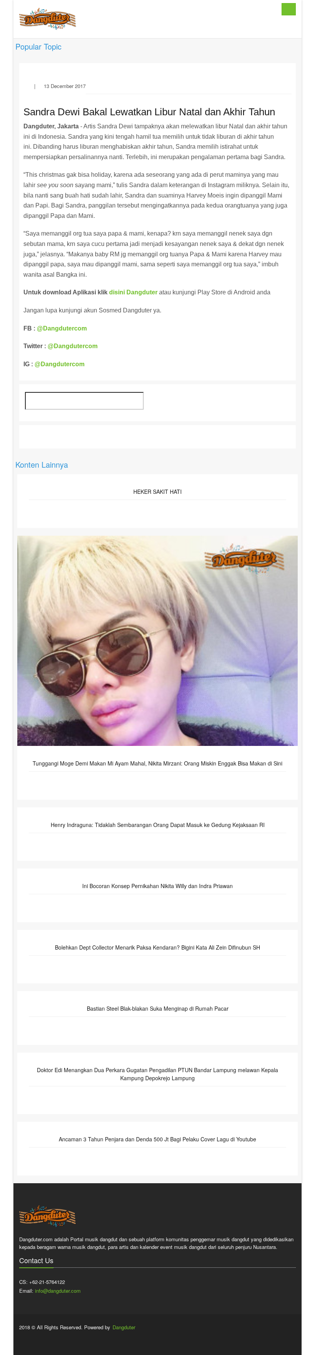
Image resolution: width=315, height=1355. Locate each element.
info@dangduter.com (58, 1290)
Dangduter (124, 1327)
